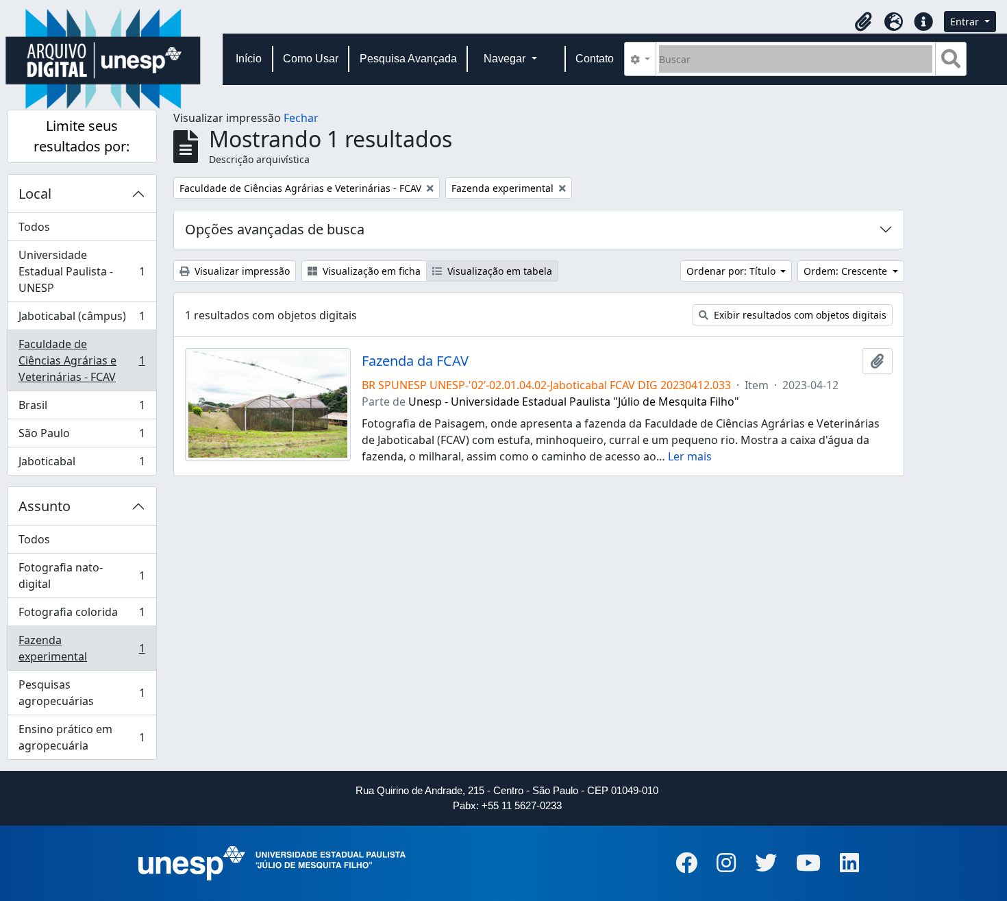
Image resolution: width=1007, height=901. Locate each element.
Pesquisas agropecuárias (81, 692)
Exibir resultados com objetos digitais (798, 314)
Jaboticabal (81, 464)
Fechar (301, 117)
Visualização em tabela (498, 270)
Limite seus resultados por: (81, 136)
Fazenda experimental (81, 648)
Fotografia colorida (81, 615)
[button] (863, 22)
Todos (34, 226)
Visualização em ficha (370, 270)
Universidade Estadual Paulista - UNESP (81, 271)
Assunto (44, 506)
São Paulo (81, 436)
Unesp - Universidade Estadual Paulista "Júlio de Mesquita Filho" (573, 401)
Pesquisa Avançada (408, 58)
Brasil (81, 408)
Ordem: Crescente (847, 270)
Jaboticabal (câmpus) (81, 319)
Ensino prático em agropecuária (81, 737)
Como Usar (310, 58)
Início (249, 58)
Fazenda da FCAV (415, 361)
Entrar (966, 21)
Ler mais (690, 456)
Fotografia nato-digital (81, 575)
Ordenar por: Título (732, 270)
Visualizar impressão (241, 270)
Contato (594, 58)
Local (34, 193)
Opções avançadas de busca (274, 229)
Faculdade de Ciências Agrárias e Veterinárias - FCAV (81, 360)
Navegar (506, 58)
